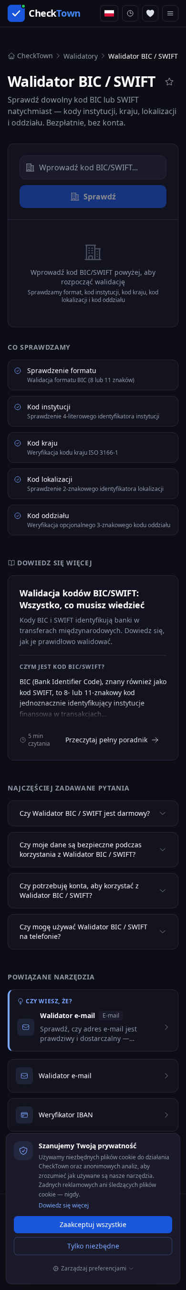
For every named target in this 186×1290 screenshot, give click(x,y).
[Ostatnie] (130, 13)
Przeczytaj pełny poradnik (106, 739)
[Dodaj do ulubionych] (169, 81)
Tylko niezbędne (93, 1245)
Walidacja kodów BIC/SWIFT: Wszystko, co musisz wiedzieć (82, 599)
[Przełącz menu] (170, 13)
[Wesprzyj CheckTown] (150, 13)
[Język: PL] (109, 13)
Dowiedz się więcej (64, 1205)
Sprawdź (99, 196)
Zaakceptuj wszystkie (93, 1224)
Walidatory (80, 56)
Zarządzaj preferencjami (93, 1268)
